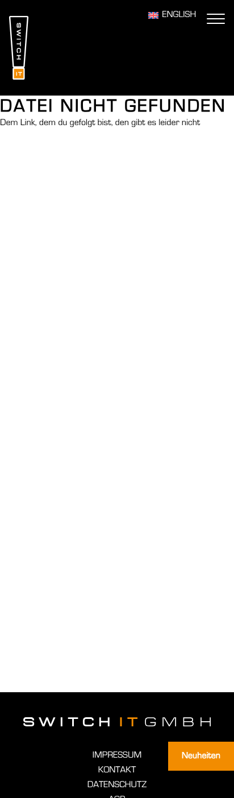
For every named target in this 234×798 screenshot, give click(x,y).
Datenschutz (117, 784)
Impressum (117, 755)
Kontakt (117, 770)
